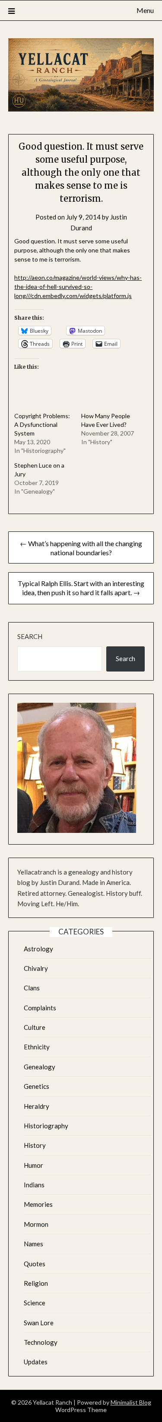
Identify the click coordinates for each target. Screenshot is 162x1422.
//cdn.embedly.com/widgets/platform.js (80, 295)
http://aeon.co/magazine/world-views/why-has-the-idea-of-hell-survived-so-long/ (78, 286)
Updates (36, 1362)
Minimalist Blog (131, 1402)
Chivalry (36, 968)
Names (33, 1244)
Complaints (40, 1008)
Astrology (38, 949)
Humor (33, 1165)
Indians (34, 1185)
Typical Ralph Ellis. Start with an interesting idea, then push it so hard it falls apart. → (81, 587)
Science (34, 1303)
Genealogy (39, 1067)
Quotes (34, 1264)
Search (29, 636)
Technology (40, 1342)
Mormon (36, 1224)
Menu (145, 10)
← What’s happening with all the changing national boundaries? (81, 548)
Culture (34, 1027)
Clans (32, 988)
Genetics (36, 1086)
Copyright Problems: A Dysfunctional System (42, 424)
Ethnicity (37, 1047)
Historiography (46, 1126)
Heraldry (36, 1106)
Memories (38, 1204)
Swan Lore (39, 1323)
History (35, 1145)
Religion (36, 1283)
